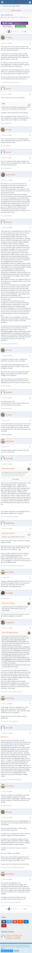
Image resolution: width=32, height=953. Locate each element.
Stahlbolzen (5, 737)
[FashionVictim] (3, 937)
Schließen (16, 951)
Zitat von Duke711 (8, 533)
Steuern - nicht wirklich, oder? (14, 935)
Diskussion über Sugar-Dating (13, 938)
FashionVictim (9, 937)
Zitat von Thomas (8, 469)
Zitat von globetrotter (10, 632)
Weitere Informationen (7, 951)
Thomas (5, 17)
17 (22, 31)
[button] (2, 2)
